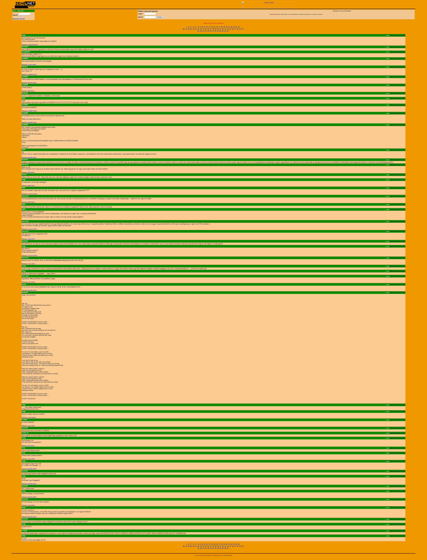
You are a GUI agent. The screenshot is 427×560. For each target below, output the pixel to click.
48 (237, 29)
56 (210, 31)
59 (218, 31)
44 (228, 29)
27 (186, 29)
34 (203, 29)
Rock (14, 11)
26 (183, 29)
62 (225, 31)
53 (203, 31)
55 (208, 31)
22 (231, 27)
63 (228, 31)
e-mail (387, 35)
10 (202, 27)
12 (207, 27)
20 (226, 27)
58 (215, 31)
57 (213, 31)
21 (229, 27)
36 (208, 29)
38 (213, 29)
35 (205, 29)
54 (205, 31)
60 (220, 31)
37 (210, 29)
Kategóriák (220, 23)
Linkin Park (20, 11)
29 (191, 29)
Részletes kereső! (19, 19)
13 (209, 27)
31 (196, 29)
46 (232, 29)
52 (201, 31)
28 (188, 29)
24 (236, 27)
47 (235, 29)
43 (225, 29)
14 (212, 27)
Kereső (214, 23)
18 (222, 27)
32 (198, 29)
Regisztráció (207, 23)
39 (215, 29)
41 (220, 29)
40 (218, 29)
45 (230, 29)
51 (198, 31)
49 (240, 29)
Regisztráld (273, 14)
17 (219, 27)
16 (217, 27)
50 (242, 29)
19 (224, 27)
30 (193, 29)
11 (204, 27)
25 (239, 27)
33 (201, 29)
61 (223, 31)
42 (223, 29)
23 (234, 27)
